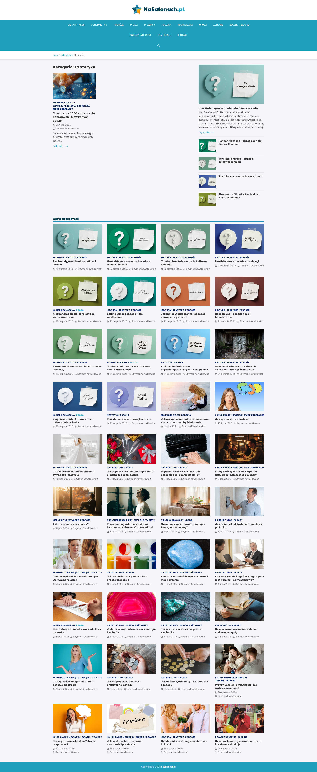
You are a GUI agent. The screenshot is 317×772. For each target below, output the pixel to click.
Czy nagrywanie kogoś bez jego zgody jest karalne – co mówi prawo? (239, 578)
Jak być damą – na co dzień (232, 419)
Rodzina (166, 24)
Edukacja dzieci (170, 415)
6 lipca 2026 (62, 584)
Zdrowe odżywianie (190, 572)
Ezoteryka (83, 106)
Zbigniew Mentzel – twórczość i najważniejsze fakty (73, 421)
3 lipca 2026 (116, 636)
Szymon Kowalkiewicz (67, 128)
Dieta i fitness (76, 24)
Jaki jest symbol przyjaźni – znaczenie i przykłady (125, 743)
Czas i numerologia (64, 106)
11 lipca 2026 (170, 426)
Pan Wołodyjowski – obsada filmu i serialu (228, 108)
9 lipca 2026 (116, 479)
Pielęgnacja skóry (172, 520)
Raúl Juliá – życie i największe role (129, 419)
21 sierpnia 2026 (64, 321)
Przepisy (149, 24)
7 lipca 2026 (170, 531)
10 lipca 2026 (225, 423)
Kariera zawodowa (64, 310)
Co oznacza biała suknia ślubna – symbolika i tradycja (73, 473)
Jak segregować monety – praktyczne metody (124, 683)
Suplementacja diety (119, 520)
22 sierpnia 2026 (173, 269)
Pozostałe (164, 35)
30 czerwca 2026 (227, 692)
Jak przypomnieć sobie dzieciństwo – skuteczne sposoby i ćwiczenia (185, 421)
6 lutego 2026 (63, 125)
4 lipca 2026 (224, 584)
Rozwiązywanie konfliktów (231, 678)
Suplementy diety (144, 520)
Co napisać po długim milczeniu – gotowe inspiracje (74, 683)
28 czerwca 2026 (227, 748)
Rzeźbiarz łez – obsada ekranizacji (240, 176)
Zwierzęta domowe (141, 35)
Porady (128, 467)
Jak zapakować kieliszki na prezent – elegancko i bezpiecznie (131, 473)
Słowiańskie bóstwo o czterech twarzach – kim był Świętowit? (235, 368)
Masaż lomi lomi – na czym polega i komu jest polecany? (183, 526)
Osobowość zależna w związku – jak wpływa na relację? (75, 578)
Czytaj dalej (58, 146)
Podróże (119, 24)
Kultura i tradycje (64, 257)
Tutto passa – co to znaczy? (71, 524)
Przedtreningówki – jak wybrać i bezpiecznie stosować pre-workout (130, 526)
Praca (134, 24)
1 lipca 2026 (116, 689)
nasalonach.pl (168, 766)
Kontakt (182, 35)
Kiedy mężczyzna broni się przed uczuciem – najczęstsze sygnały (236, 473)
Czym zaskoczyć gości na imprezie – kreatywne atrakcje (238, 743)
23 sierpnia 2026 (64, 269)
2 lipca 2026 (224, 636)
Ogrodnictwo (99, 24)
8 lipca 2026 (224, 479)
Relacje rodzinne (225, 737)
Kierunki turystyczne (66, 520)
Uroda (203, 24)
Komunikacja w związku (229, 415)
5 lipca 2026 (170, 584)
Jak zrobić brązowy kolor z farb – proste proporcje (128, 578)
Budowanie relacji (64, 102)
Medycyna (167, 362)
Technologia (185, 24)
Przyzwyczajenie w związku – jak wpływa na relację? (236, 686)
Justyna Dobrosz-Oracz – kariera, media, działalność (128, 368)
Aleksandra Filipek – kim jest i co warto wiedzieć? (239, 196)
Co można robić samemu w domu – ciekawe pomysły (237, 631)
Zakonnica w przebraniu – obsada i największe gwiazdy (183, 315)
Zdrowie (218, 24)
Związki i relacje (239, 24)
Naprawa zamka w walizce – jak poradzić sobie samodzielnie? (180, 473)
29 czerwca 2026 (119, 748)
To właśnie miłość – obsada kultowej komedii (235, 160)
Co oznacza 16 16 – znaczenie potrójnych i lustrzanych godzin (74, 117)
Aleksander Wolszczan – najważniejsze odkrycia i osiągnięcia (184, 368)
